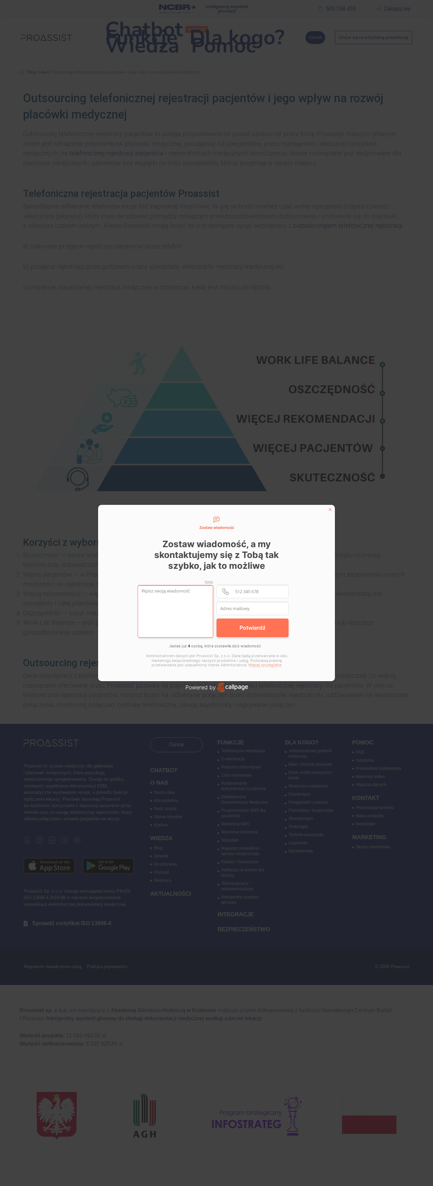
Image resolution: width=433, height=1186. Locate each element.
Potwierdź (253, 627)
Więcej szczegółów (265, 665)
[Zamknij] (330, 510)
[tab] (216, 523)
